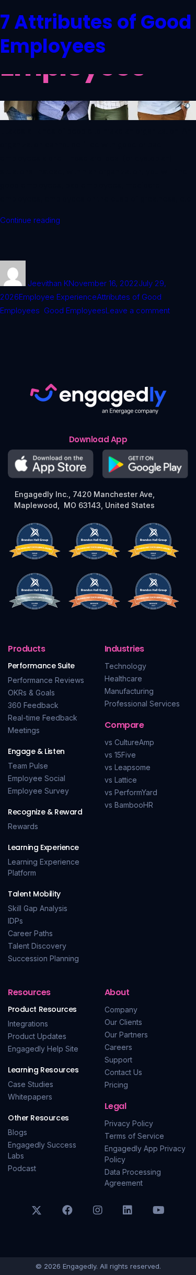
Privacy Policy (129, 1123)
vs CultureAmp (129, 742)
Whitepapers (30, 1096)
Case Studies (30, 1084)
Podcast (22, 1168)
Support (118, 1059)
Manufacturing (129, 691)
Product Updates (37, 1036)
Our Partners (126, 1034)
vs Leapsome (128, 767)
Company (121, 1009)
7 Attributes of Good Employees (95, 34)
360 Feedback (33, 705)
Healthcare (123, 678)
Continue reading (30, 220)
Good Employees (75, 310)
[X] (36, 1210)
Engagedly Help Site (43, 1048)
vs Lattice (121, 779)
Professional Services (142, 703)
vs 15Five (120, 754)
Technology (125, 666)
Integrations (28, 1023)
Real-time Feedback (42, 717)
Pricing (116, 1084)
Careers (118, 1047)
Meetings (24, 730)
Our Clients (123, 1022)
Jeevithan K (48, 283)
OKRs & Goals (31, 692)
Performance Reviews (46, 680)
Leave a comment (138, 310)
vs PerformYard (131, 792)
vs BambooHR (129, 804)
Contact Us (123, 1072)
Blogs (17, 1132)
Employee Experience (58, 297)
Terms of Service (134, 1135)
